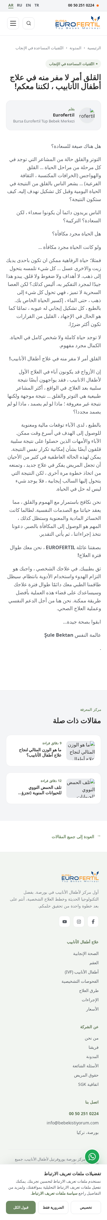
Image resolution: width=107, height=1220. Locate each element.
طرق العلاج (89, 990)
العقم (94, 962)
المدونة (75, 47)
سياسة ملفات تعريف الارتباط (55, 1193)
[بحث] (28, 23)
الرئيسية (94, 47)
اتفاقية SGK (88, 1084)
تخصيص (86, 1207)
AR (10, 5)
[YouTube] (64, 921)
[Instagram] (78, 921)
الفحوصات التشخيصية (80, 981)
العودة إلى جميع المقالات (76, 837)
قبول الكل (21, 1207)
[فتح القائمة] (13, 23)
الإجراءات (90, 999)
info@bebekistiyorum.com (73, 1123)
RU (19, 5)
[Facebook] (93, 921)
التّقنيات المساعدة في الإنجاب (39, 47)
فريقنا (94, 1047)
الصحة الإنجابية (86, 953)
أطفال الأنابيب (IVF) (82, 972)
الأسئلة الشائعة (86, 1066)
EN (28, 5)
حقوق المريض (86, 1075)
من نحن (92, 1038)
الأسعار (92, 1009)
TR (36, 5)
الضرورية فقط (53, 1207)
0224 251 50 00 (81, 5)
